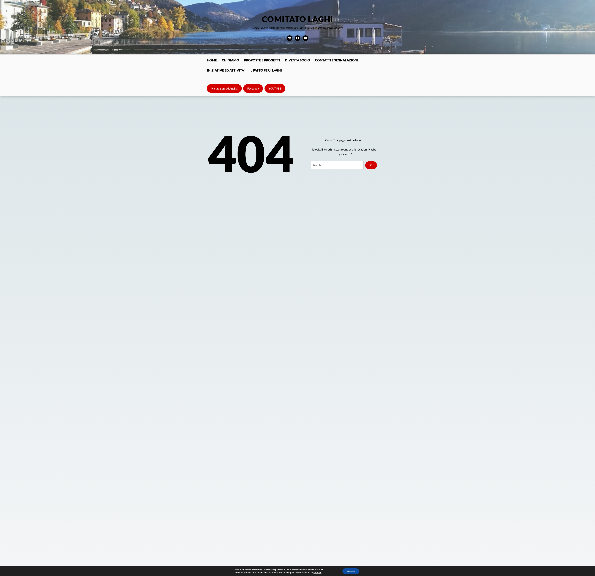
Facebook (253, 88)
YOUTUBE (275, 88)
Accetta (351, 571)
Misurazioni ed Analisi (224, 88)
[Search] (371, 165)
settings (317, 572)
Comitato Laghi (297, 19)
